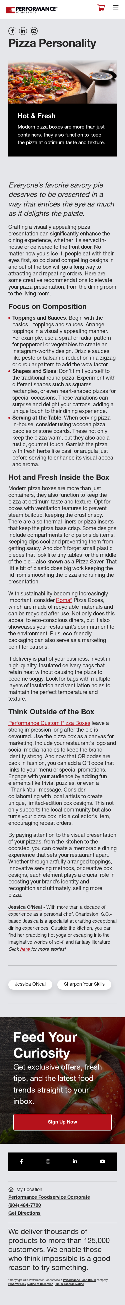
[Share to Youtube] (102, 1161)
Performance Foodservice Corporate (49, 1197)
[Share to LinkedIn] (75, 1161)
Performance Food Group (79, 1280)
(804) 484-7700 (24, 1205)
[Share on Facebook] (12, 31)
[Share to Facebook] (21, 1161)
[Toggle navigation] (116, 9)
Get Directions (24, 1213)
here (25, 949)
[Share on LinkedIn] (23, 31)
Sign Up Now (62, 1122)
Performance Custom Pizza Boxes (49, 724)
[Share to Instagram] (48, 1161)
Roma (64, 601)
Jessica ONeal (30, 984)
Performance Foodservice (32, 10)
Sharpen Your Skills (84, 984)
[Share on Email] (34, 31)
